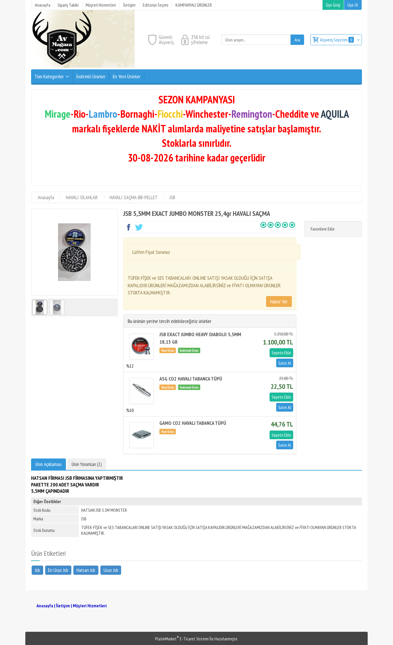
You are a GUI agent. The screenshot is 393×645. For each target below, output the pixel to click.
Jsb (37, 569)
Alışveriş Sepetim (336, 40)
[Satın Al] (284, 363)
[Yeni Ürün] (168, 350)
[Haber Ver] (279, 301)
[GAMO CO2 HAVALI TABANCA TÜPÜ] (141, 435)
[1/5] (263, 224)
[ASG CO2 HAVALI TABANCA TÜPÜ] (141, 391)
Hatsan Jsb (86, 569)
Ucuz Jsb (111, 569)
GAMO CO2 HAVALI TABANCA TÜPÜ (192, 423)
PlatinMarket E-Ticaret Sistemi (182, 639)
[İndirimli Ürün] (190, 350)
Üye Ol (353, 5)
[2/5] (267, 224)
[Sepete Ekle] (281, 352)
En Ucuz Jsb (58, 569)
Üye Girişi (333, 5)
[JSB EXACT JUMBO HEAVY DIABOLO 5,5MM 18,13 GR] (141, 346)
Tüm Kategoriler (49, 76)
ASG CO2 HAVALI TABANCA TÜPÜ (190, 378)
